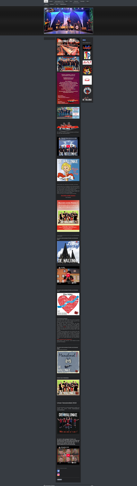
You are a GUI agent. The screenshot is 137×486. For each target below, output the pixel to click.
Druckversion (48, 485)
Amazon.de (65, 349)
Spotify (61, 349)
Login (92, 485)
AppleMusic (58, 349)
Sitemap (52, 485)
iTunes (63, 349)
